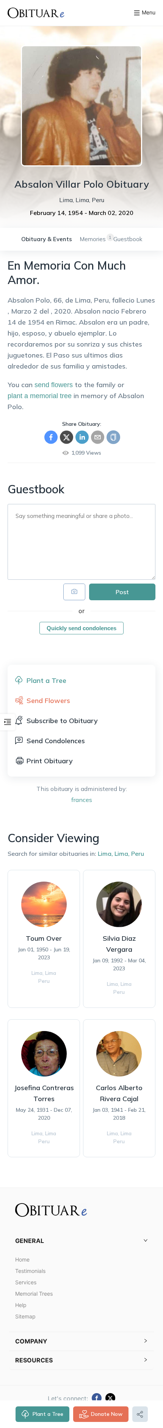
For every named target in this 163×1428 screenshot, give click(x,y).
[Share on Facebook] (51, 437)
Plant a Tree (48, 1414)
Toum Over (44, 938)
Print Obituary (50, 760)
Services (25, 1282)
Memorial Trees (34, 1293)
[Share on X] (66, 437)
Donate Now (106, 1414)
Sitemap (25, 1316)
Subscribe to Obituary (62, 720)
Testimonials (30, 1271)
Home (22, 1259)
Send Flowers (48, 700)
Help (21, 1305)
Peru (137, 853)
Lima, (105, 853)
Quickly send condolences (81, 628)
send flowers (53, 385)
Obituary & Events (46, 239)
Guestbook (127, 239)
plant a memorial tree (40, 396)
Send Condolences (56, 740)
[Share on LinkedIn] (82, 437)
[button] (81, 1241)
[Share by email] (97, 437)
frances (81, 799)
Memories (93, 239)
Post (122, 592)
